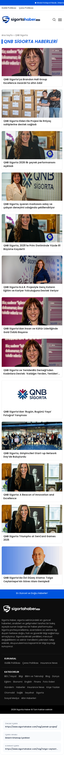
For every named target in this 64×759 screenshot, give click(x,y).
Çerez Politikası (26, 8)
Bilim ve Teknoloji (34, 676)
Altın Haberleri (28, 698)
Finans (37, 681)
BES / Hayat (10, 676)
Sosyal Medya (11, 698)
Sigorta (40, 692)
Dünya (55, 676)
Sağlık (20, 692)
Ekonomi (17, 681)
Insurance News (49, 663)
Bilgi (21, 676)
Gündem (9, 687)
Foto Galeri (49, 681)
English (28, 681)
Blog (48, 676)
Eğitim (7, 681)
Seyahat (29, 692)
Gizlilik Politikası (9, 8)
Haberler (20, 687)
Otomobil (9, 692)
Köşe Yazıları (53, 687)
